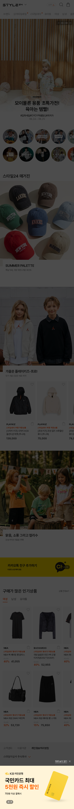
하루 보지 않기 (61, 761)
